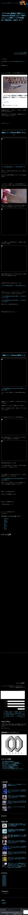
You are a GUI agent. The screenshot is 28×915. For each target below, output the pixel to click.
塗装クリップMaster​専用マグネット (14, 133)
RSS (5, 527)
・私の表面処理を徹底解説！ (8, 761)
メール (5, 703)
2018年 (4, 883)
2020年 (4, 881)
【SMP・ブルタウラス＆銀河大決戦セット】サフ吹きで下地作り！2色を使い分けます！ (8, 714)
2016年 (4, 885)
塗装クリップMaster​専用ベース (14, 355)
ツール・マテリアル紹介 (21, 52)
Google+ (6, 521)
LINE (5, 524)
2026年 (4, 875)
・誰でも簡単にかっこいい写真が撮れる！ (11, 763)
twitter (4, 903)
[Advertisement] (14, 36)
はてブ (5, 523)
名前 (6, 701)
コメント (22, 690)
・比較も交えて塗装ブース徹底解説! (9, 765)
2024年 (4, 877)
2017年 (4, 884)
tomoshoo (10, 914)
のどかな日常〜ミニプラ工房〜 (12, 3)
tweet (5, 520)
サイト (5, 706)
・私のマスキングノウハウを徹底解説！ (10, 762)
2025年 (4, 876)
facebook (6, 518)
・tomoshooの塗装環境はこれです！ (10, 767)
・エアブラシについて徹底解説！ (9, 764)
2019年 (4, 882)
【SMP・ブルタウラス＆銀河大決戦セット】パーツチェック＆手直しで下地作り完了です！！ (19, 714)
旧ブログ (4, 902)
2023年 (4, 878)
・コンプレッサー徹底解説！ (8, 766)
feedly (5, 529)
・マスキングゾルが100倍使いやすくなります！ (12, 768)
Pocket (5, 526)
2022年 (4, 879)
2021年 (4, 880)
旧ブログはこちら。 (6, 728)
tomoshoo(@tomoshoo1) (17, 61)
